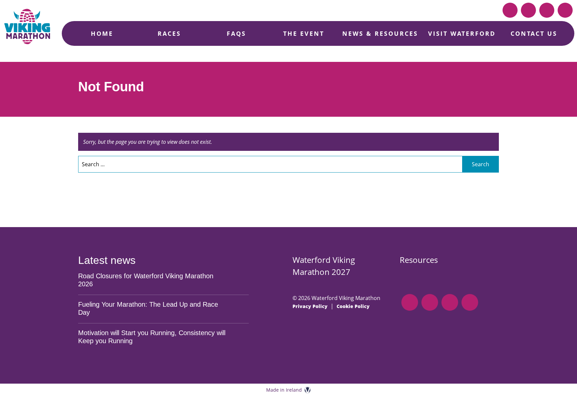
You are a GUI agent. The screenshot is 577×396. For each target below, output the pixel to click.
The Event (303, 33)
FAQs (236, 33)
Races (169, 33)
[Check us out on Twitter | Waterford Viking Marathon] (565, 10)
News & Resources (380, 33)
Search (480, 164)
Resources (419, 259)
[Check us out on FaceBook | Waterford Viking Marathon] (528, 10)
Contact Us (534, 33)
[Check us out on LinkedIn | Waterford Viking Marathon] (510, 10)
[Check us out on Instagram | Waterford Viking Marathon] (546, 10)
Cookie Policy (353, 306)
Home (102, 33)
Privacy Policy (310, 306)
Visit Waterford (462, 33)
